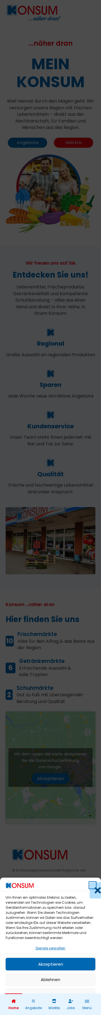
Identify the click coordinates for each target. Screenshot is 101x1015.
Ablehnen (50, 979)
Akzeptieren (50, 964)
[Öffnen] (87, 1001)
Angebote (33, 1007)
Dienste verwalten (50, 948)
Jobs (70, 1007)
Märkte (54, 1007)
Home (13, 1007)
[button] (92, 885)
